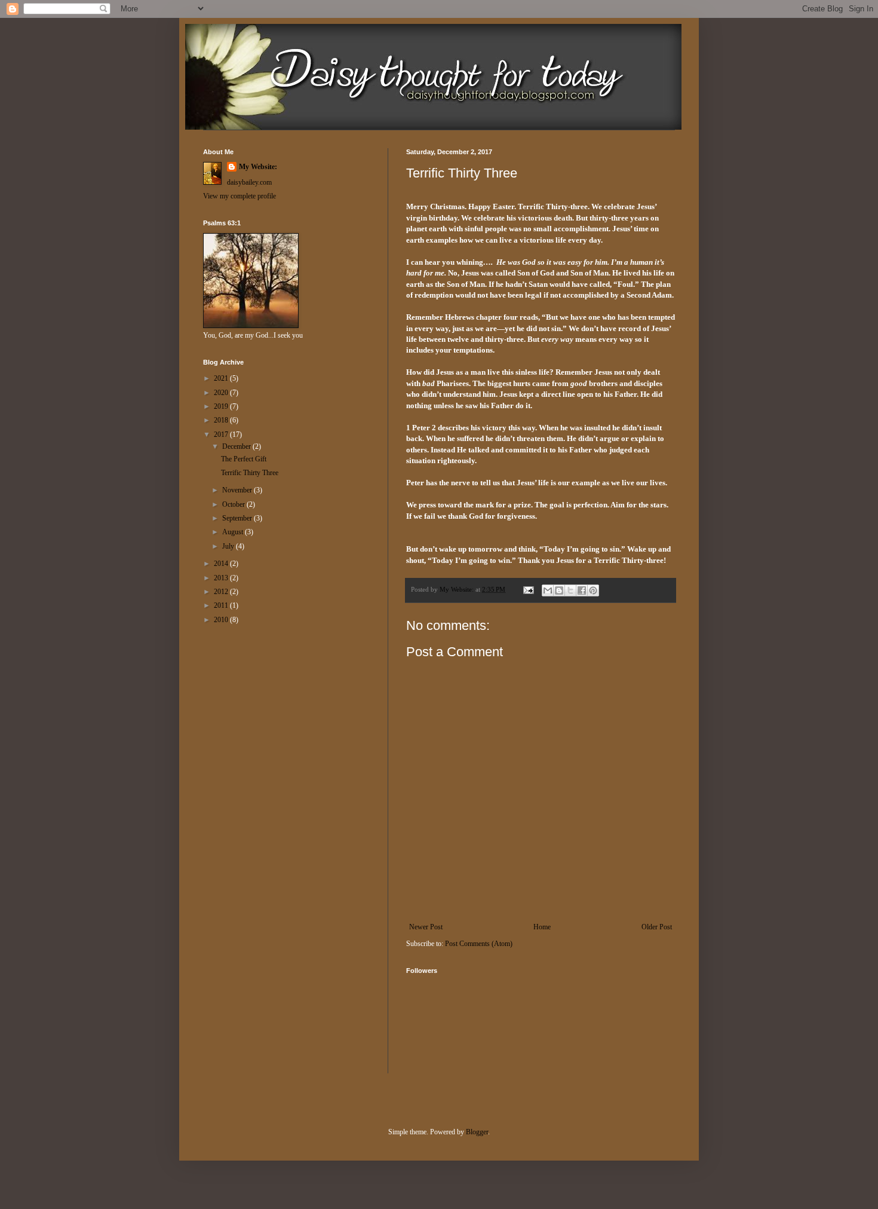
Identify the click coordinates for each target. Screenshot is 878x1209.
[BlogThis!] (559, 590)
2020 (222, 392)
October (234, 504)
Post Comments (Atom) (478, 943)
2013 (222, 578)
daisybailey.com (249, 182)
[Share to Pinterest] (593, 590)
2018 (222, 420)
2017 (222, 434)
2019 (222, 406)
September (238, 518)
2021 (222, 378)
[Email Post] (528, 589)
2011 (222, 605)
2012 (222, 591)
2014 (222, 563)
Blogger (477, 1132)
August (233, 532)
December (237, 446)
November (238, 490)
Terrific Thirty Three (249, 473)
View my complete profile (239, 196)
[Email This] (548, 590)
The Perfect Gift (243, 459)
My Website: (258, 167)
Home (542, 927)
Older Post (656, 927)
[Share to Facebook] (582, 590)
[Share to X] (570, 590)
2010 (222, 620)
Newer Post (426, 927)
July (229, 546)
